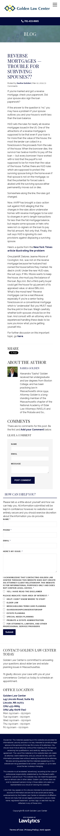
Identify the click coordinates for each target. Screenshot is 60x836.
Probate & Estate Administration (26, 620)
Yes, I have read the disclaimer (24, 592)
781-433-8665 (31, 21)
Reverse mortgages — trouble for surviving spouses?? (24, 66)
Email (14, 454)
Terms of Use (16, 830)
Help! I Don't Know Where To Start (27, 599)
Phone (7, 530)
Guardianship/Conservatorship (25, 610)
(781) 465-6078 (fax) (14, 709)
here (20, 336)
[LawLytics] (30, 820)
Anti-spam (45, 830)
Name (14, 444)
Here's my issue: (13, 551)
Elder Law (12, 603)
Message (16, 464)
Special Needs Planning (20, 617)
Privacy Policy (31, 830)
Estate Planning (16, 613)
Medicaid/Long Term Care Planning (27, 606)
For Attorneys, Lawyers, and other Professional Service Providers (26, 625)
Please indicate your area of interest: (26, 596)
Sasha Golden (24, 83)
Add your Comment (32, 429)
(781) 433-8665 (11, 706)
